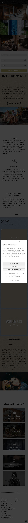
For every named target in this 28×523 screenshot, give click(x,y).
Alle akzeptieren (14, 263)
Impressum (11, 280)
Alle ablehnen (14, 266)
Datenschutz (16, 280)
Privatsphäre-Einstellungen (14, 269)
